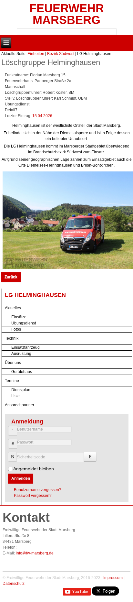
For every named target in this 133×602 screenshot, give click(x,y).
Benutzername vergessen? (37, 489)
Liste (15, 396)
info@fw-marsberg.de (35, 553)
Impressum (113, 577)
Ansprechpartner (19, 405)
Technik (11, 338)
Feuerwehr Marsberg (66, 14)
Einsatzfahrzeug (25, 347)
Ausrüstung (21, 353)
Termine (12, 380)
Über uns (13, 362)
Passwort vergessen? (33, 495)
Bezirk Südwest (60, 53)
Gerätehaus (21, 371)
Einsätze (18, 317)
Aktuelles (13, 308)
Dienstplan (20, 390)
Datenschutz (14, 583)
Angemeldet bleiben (33, 468)
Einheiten (35, 53)
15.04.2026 (42, 116)
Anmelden (20, 478)
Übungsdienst (23, 323)
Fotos (16, 329)
